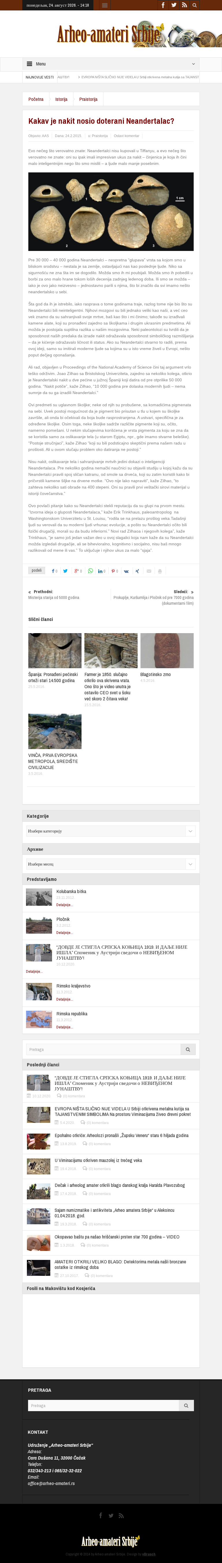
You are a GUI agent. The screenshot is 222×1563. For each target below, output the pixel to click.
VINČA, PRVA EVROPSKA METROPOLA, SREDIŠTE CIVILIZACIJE (53, 761)
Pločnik (63, 919)
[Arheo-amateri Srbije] (111, 33)
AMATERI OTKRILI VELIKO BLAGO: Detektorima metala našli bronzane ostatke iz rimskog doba (120, 1264)
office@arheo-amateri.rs (51, 1483)
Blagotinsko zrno (155, 674)
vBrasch (149, 1554)
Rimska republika (71, 1013)
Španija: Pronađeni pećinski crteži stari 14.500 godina (53, 677)
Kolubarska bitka (71, 891)
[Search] (188, 1049)
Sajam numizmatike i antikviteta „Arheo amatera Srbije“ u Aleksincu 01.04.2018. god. (114, 1212)
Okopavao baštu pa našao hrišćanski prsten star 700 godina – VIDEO (117, 1236)
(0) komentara (74, 1096)
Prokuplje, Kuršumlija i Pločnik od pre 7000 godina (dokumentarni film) (154, 597)
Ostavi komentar (126, 136)
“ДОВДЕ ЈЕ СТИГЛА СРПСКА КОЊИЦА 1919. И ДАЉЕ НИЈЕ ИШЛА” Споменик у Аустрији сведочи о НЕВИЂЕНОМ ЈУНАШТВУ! (121, 952)
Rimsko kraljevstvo (73, 985)
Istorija (61, 99)
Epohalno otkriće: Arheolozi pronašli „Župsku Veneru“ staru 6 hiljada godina (121, 1135)
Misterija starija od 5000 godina (53, 594)
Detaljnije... (64, 904)
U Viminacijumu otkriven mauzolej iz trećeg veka (98, 1160)
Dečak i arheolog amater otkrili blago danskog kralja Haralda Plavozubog (120, 1185)
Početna (35, 99)
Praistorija (88, 99)
